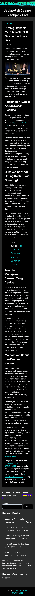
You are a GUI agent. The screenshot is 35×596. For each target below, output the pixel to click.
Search (5, 503)
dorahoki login (10, 456)
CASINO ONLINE (10, 24)
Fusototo (17, 560)
